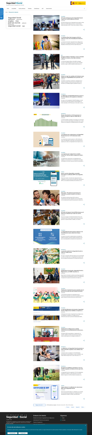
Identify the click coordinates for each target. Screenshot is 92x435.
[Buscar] (84, 8)
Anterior (72, 407)
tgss (23, 26)
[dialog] (46, 429)
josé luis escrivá (14, 23)
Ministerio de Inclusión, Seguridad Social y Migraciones (43, 417)
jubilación (24, 23)
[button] (84, 29)
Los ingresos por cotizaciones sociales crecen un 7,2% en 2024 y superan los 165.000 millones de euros (72, 155)
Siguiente (78, 407)
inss (17, 21)
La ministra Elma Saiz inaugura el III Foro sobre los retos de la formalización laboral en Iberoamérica (72, 38)
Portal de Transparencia (37, 422)
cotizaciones (19, 19)
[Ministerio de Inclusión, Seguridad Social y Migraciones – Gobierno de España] (78, 3)
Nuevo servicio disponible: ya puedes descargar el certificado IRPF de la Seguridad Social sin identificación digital (72, 174)
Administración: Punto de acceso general (41, 420)
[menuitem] (8, 8)
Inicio (7, 12)
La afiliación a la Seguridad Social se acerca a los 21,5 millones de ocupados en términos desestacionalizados (72, 97)
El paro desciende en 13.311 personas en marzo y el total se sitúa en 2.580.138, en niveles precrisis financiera (71, 116)
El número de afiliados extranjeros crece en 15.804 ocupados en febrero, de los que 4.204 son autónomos (72, 369)
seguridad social (14, 26)
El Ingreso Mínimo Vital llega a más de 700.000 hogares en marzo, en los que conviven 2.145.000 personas (72, 58)
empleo (11, 21)
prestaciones (11, 24)
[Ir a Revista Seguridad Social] (16, 2)
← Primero (67, 407)
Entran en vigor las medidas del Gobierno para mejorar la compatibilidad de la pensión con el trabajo (72, 77)
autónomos (11, 19)
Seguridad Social (14, 18)
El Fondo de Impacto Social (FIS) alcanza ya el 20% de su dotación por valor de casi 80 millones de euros (72, 213)
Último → (83, 407)
